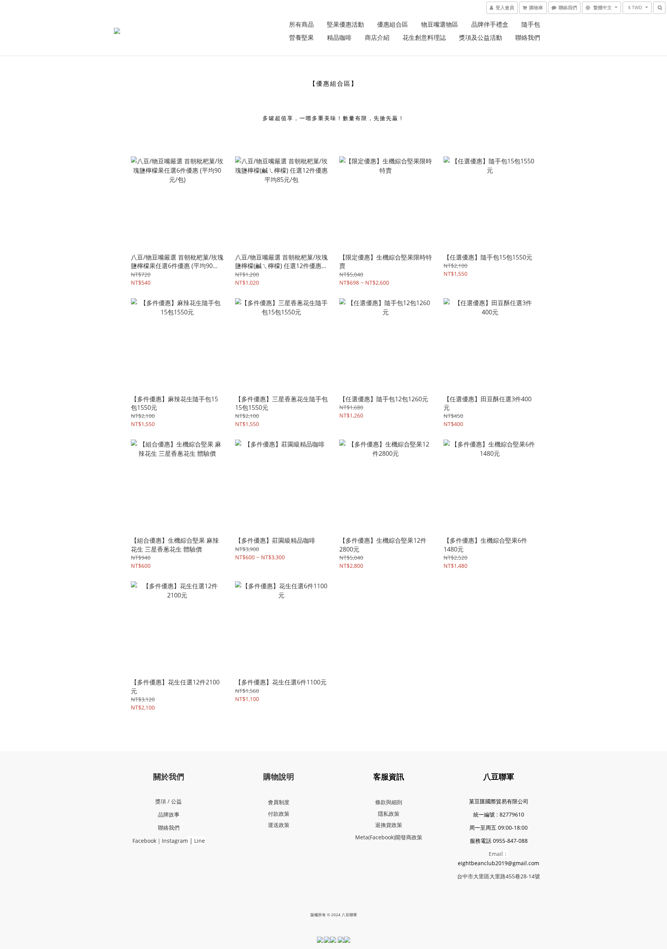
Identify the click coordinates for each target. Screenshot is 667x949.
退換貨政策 (388, 824)
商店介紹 (377, 37)
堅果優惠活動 (345, 24)
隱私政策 (389, 813)
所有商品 (301, 24)
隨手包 (530, 24)
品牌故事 (168, 814)
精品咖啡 (339, 37)
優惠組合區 (392, 24)
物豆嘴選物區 (439, 24)
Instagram (175, 840)
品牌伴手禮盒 (489, 24)
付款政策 (278, 813)
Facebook (144, 840)
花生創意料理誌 (424, 37)
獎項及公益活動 (480, 37)
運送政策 (278, 824)
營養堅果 (301, 37)
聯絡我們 (527, 37)
